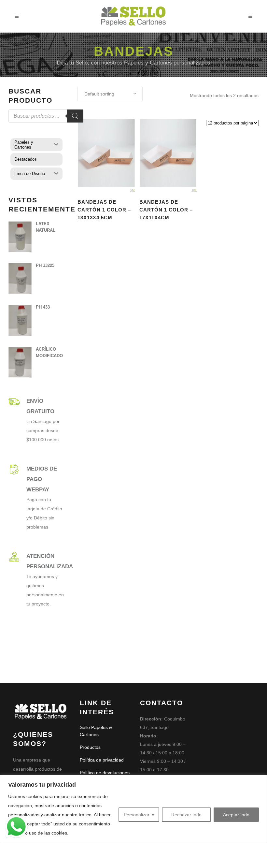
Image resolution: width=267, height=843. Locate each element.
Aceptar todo (236, 814)
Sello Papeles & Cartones (96, 731)
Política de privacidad (102, 760)
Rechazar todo (186, 814)
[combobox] (110, 94)
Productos (90, 747)
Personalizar (136, 814)
